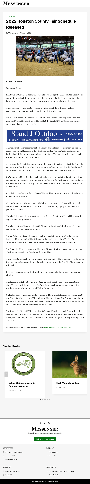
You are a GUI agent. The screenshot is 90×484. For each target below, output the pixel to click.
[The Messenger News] (16, 3)
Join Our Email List (11, 459)
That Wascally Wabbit (68, 383)
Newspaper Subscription (13, 452)
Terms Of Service (54, 456)
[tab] (40, 399)
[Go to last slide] (6, 374)
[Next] (84, 374)
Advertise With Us (11, 456)
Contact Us (9, 475)
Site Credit (54, 481)
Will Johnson (13, 33)
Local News (10, 16)
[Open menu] (85, 3)
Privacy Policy (53, 452)
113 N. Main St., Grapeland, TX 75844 (61, 471)
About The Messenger (13, 471)
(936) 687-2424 (53, 475)
